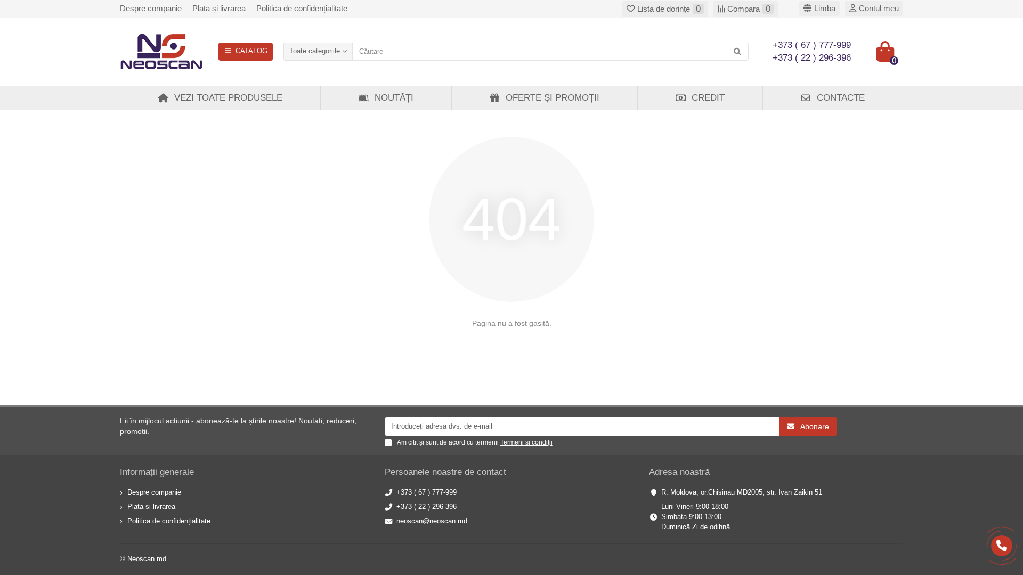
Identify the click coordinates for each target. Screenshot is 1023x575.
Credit (708, 98)
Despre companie (151, 8)
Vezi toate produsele (228, 98)
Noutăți (394, 98)
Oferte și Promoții (552, 98)
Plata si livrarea (151, 507)
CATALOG (251, 51)
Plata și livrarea (219, 8)
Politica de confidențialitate (301, 8)
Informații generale (157, 472)
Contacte (841, 98)
